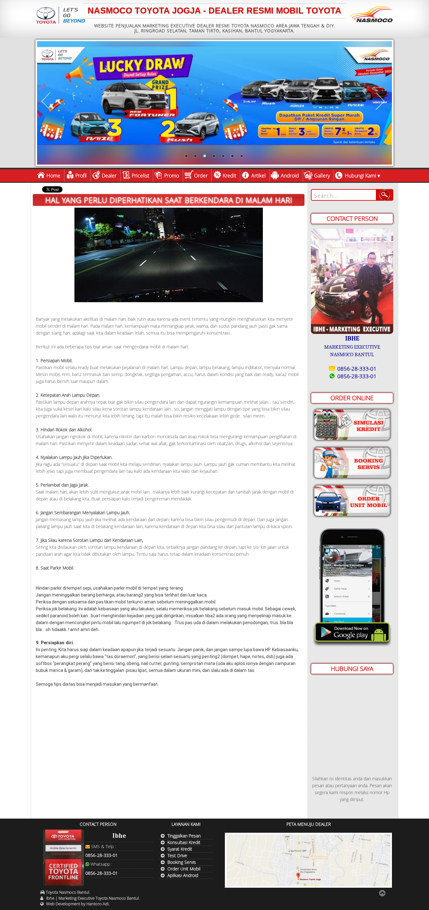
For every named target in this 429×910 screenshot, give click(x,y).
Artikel (258, 175)
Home (53, 175)
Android (290, 175)
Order (201, 175)
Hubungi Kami (360, 175)
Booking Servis (181, 862)
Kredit (229, 175)
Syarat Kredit (179, 849)
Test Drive (177, 855)
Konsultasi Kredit (183, 842)
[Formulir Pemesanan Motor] (352, 499)
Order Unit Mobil (183, 869)
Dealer (109, 175)
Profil (81, 175)
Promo (171, 175)
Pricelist (140, 175)
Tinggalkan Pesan (184, 836)
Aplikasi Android (182, 875)
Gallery (322, 175)
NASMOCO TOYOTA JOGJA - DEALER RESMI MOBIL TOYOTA (214, 10)
